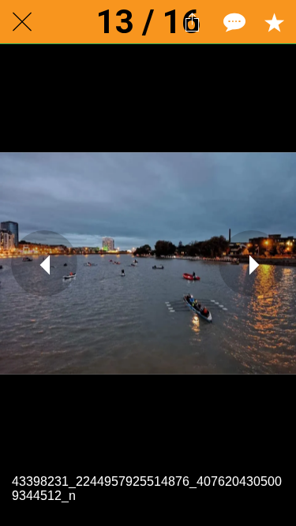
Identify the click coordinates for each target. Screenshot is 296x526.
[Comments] (233, 22)
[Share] (192, 22)
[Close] (22, 22)
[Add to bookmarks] (274, 22)
